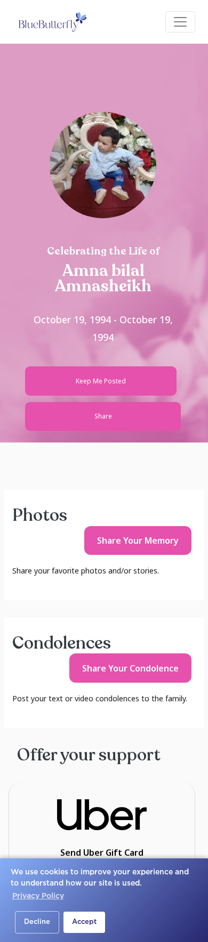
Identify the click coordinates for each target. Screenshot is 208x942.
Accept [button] (84, 922)
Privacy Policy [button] (38, 896)
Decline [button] (37, 922)
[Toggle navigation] (180, 21)
